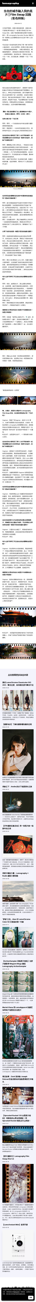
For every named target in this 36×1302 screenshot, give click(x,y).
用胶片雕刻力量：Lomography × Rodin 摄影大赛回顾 (15, 874)
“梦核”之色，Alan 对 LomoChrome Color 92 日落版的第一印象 (16, 920)
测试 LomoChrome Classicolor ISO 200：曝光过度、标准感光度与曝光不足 (18, 683)
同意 (31, 1297)
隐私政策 (16, 1292)
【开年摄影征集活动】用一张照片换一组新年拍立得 (18, 827)
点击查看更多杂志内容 (18, 675)
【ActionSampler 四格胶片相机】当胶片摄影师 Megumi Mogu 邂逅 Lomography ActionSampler (17, 963)
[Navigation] (33, 3)
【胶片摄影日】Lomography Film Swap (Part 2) (15, 1157)
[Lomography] (10, 3)
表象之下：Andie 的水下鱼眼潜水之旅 (17, 787)
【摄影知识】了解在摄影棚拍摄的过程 (17, 724)
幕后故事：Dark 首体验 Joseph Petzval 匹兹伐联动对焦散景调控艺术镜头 (17, 1079)
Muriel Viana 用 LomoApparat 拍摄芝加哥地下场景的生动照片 (17, 1008)
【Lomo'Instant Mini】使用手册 (15, 1225)
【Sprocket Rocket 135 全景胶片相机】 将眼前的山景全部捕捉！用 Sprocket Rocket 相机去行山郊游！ (16, 1118)
